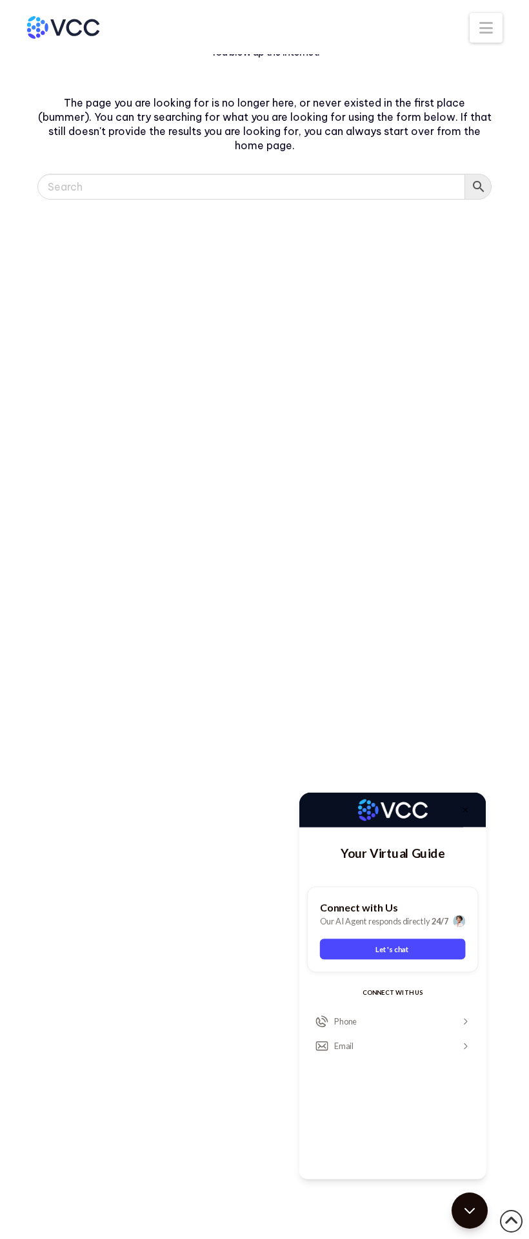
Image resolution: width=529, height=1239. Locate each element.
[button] (486, 28)
